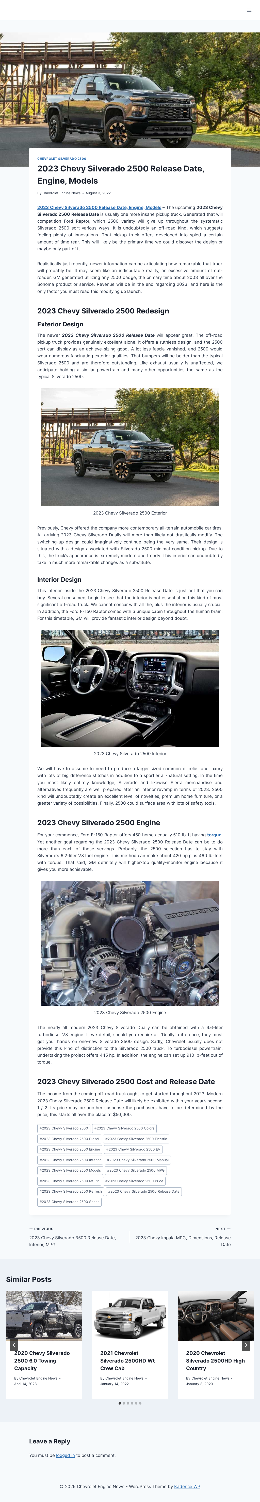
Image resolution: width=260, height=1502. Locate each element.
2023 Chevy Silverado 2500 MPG (136, 1170)
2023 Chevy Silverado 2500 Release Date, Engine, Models (99, 207)
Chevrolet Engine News (61, 193)
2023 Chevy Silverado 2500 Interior (70, 1160)
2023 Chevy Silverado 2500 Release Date (144, 1191)
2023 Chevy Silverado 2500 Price (134, 1181)
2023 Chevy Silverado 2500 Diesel (69, 1139)
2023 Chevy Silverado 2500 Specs (69, 1202)
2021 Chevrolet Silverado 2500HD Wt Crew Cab (127, 1360)
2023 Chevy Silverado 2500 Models (70, 1170)
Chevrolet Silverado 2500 (61, 159)
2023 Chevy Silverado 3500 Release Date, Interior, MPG (72, 1237)
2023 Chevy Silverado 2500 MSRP (69, 1181)
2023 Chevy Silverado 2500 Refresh (71, 1191)
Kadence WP (187, 1486)
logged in (65, 1455)
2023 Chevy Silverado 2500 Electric (136, 1139)
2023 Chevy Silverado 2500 (64, 1128)
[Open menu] (249, 10)
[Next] (246, 1345)
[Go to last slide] (14, 1345)
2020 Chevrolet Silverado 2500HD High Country (215, 1360)
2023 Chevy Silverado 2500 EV (133, 1149)
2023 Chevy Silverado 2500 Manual (138, 1160)
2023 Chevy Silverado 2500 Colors (124, 1128)
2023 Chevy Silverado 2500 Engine (70, 1149)
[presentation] (44, 1316)
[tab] (120, 1403)
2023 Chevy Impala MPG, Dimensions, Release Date (183, 1237)
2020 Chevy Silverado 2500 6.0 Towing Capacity (42, 1360)
